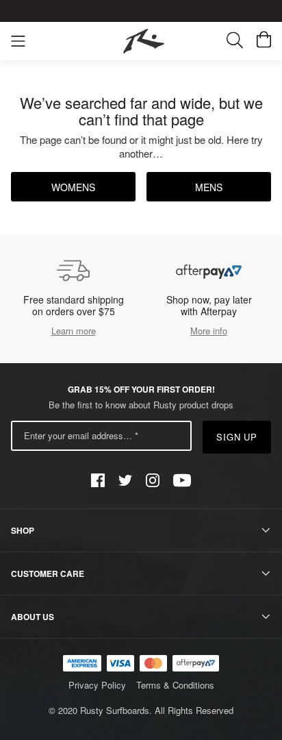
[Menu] (18, 41)
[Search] (242, 41)
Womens (73, 187)
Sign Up (237, 436)
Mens (208, 187)
